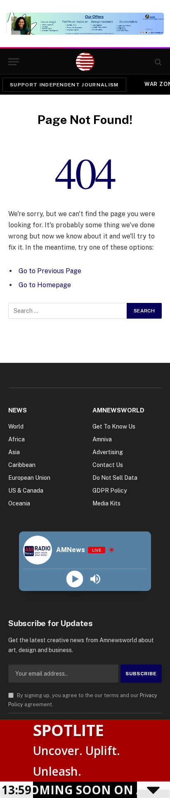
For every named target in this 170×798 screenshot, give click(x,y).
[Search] (157, 61)
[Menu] (13, 61)
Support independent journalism (64, 85)
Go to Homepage (45, 285)
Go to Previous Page (50, 271)
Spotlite (68, 730)
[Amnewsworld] (85, 61)
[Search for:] (68, 311)
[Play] (74, 578)
